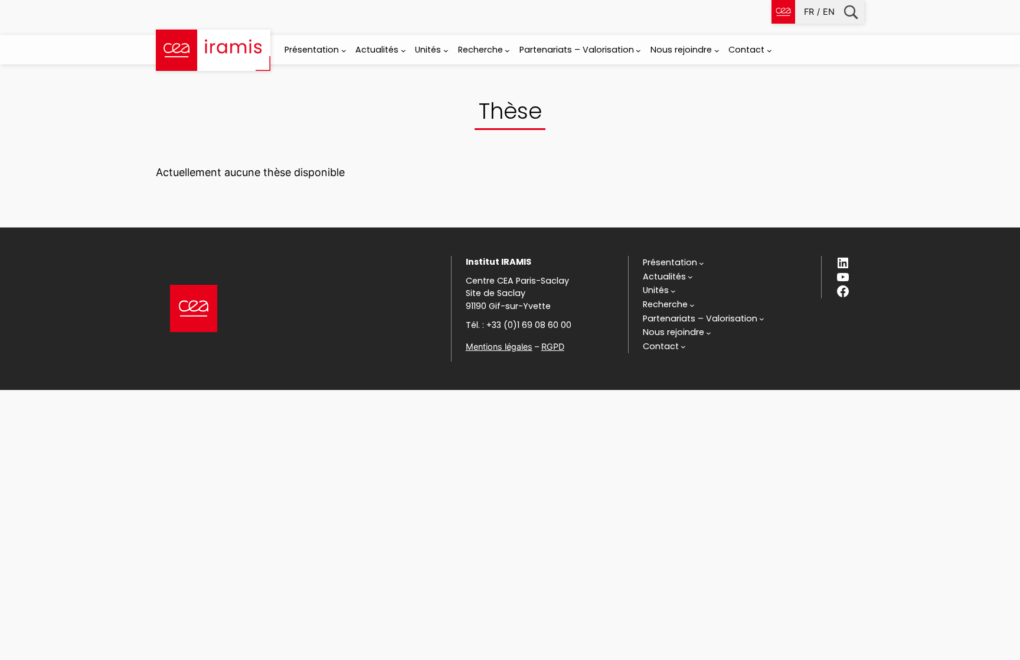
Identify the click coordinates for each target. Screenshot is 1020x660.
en (829, 11)
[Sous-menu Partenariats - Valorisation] (638, 50)
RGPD (552, 347)
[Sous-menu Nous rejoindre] (717, 50)
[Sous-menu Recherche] (507, 50)
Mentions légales (499, 347)
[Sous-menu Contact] (769, 50)
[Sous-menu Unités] (446, 50)
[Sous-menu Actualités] (403, 50)
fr (809, 11)
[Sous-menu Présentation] (343, 50)
